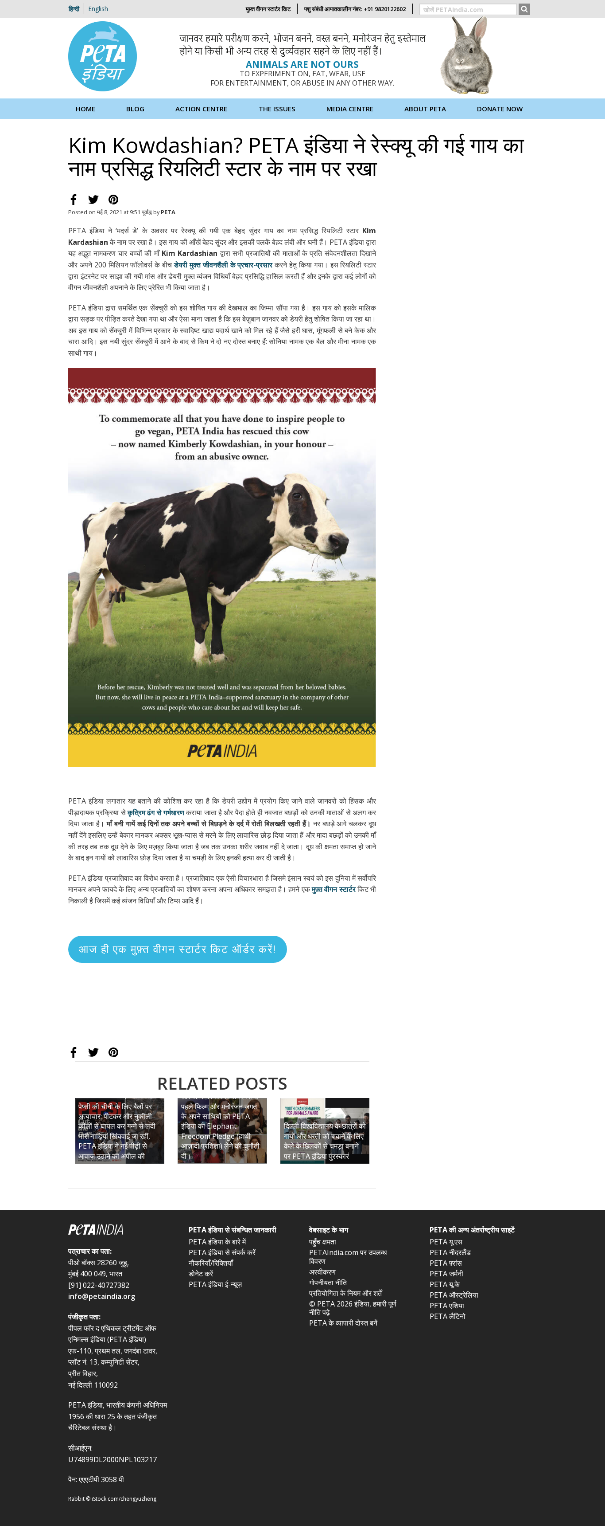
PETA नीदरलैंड (450, 1252)
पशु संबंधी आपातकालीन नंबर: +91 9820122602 (355, 9)
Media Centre (349, 108)
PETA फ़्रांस (446, 1263)
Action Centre (201, 108)
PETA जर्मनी (446, 1274)
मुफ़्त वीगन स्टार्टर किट (268, 9)
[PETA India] (121, 1230)
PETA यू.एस (446, 1242)
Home (85, 108)
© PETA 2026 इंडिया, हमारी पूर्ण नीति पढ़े (352, 1308)
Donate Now (500, 108)
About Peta (425, 108)
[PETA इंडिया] (103, 57)
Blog (135, 108)
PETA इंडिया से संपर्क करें (222, 1252)
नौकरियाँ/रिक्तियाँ (211, 1263)
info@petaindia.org (101, 1296)
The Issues (277, 108)
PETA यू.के (445, 1284)
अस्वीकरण (322, 1272)
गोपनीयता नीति (328, 1282)
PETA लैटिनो (447, 1316)
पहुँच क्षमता (322, 1242)
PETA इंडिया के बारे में (217, 1242)
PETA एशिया (447, 1305)
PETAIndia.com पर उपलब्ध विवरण (348, 1256)
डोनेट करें (201, 1274)
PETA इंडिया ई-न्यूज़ (215, 1284)
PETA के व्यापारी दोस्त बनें (343, 1323)
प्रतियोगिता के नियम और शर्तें (345, 1293)
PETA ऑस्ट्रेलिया (454, 1295)
